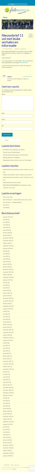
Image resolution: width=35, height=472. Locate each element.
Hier (3, 61)
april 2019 (5, 434)
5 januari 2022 (26, 76)
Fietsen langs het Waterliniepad (11, 152)
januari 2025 (6, 266)
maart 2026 (6, 230)
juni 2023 (5, 314)
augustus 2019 (7, 424)
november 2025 (7, 240)
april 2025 (5, 259)
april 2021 (5, 379)
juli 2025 (5, 251)
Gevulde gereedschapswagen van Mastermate (15, 155)
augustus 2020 (7, 395)
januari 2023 (6, 327)
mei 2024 (5, 287)
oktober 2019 (6, 419)
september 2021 (7, 369)
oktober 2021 (6, 366)
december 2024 (7, 269)
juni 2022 (5, 345)
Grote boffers (17, 182)
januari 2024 (6, 295)
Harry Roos (6, 205)
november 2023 (7, 301)
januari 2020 (6, 413)
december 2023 (7, 298)
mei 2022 (5, 348)
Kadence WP (27, 467)
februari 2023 (6, 324)
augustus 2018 (7, 455)
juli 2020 (5, 398)
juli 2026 (5, 219)
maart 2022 (6, 353)
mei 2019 (5, 432)
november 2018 (7, 448)
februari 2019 (6, 440)
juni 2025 (5, 253)
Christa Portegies (8, 48)
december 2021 (7, 361)
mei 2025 (5, 256)
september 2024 (7, 277)
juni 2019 (5, 429)
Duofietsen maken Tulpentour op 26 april (20, 174)
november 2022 (7, 332)
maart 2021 (6, 382)
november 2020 (7, 390)
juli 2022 (5, 343)
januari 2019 (6, 442)
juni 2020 (5, 400)
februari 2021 (6, 385)
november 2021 (7, 364)
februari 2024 (6, 293)
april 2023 (5, 319)
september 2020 (7, 392)
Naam (3, 113)
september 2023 (7, 306)
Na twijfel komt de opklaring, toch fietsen (14, 149)
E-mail (3, 119)
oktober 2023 (6, 303)
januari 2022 (6, 358)
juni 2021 (5, 374)
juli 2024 (5, 282)
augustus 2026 (7, 217)
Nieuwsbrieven (24, 62)
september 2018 (7, 453)
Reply (30, 76)
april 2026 (5, 227)
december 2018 (7, 445)
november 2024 (7, 272)
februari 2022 (6, 356)
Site (2, 125)
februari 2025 (6, 264)
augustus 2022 (7, 340)
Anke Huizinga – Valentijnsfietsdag (12, 202)
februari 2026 (6, 232)
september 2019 (7, 421)
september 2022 (7, 337)
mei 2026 (5, 225)
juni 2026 (5, 222)
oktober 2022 (6, 335)
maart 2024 (6, 290)
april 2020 (5, 406)
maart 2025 (6, 261)
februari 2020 (6, 411)
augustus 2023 (7, 308)
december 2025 (7, 238)
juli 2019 (5, 427)
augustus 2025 (7, 248)
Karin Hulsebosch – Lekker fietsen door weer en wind (17, 199)
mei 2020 (5, 403)
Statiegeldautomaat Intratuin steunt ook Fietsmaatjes (17, 160)
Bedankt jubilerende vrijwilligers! (11, 157)
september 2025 (7, 245)
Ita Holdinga (6, 207)
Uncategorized (23, 48)
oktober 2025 (6, 243)
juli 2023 (5, 311)
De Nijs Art (14, 469)
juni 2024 (5, 285)
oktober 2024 (6, 274)
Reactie (4, 94)
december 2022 (7, 329)
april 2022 (5, 350)
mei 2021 (5, 377)
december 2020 (7, 387)
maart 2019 (6, 437)
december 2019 (7, 416)
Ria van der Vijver (7, 197)
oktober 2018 (6, 450)
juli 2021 (5, 371)
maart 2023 (6, 322)
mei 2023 (5, 316)
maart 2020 (6, 408)
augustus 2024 (7, 280)
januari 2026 (6, 235)
